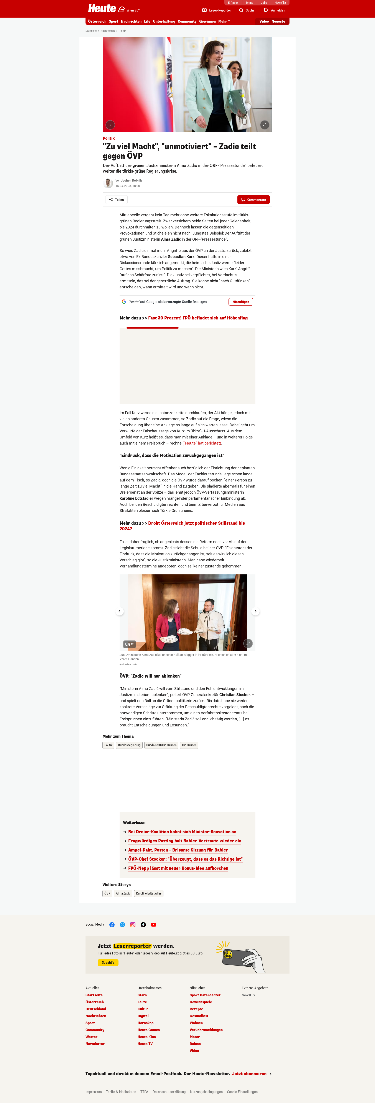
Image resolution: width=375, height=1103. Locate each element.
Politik (122, 30)
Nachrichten (107, 30)
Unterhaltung (164, 21)
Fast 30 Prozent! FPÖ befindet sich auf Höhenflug (198, 318)
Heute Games (149, 1030)
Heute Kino (147, 1037)
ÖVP (107, 893)
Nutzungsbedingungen (206, 1092)
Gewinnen (207, 21)
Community (187, 21)
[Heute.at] (102, 8)
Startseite (91, 30)
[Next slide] (255, 611)
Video (264, 21)
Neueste (278, 21)
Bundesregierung (129, 745)
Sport (113, 21)
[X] (122, 924)
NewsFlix (248, 995)
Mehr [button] (222, 21)
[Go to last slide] (119, 611)
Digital (143, 1016)
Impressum (94, 1092)
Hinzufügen (241, 302)
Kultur (143, 1009)
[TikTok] (143, 924)
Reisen (195, 1044)
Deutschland (96, 1009)
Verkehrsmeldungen (206, 1030)
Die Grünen (189, 745)
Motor (195, 1037)
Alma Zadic (123, 893)
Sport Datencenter (205, 995)
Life (147, 21)
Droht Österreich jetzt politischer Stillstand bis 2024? (182, 526)
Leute (142, 1002)
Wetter (91, 1037)
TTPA (144, 1092)
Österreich (97, 21)
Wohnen (196, 1023)
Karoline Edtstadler (148, 893)
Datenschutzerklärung (169, 1092)
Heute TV (145, 1044)
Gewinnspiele (201, 1002)
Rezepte (196, 1009)
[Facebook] (112, 924)
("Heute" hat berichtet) (202, 443)
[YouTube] (153, 924)
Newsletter (95, 1044)
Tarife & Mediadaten (121, 1092)
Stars (142, 995)
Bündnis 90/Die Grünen (161, 745)
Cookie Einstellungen (242, 1092)
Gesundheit (199, 1016)
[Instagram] (132, 924)
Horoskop (145, 1023)
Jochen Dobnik (131, 181)
